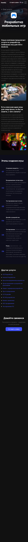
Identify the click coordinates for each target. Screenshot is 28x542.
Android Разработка (9, 277)
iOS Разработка (8, 274)
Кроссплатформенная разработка (13, 280)
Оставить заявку (14, 329)
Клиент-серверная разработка (13, 288)
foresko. (3, 3)
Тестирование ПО (8, 306)
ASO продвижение (8, 303)
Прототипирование (9, 291)
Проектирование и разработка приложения (12, 284)
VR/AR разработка (9, 297)
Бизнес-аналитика (8, 300)
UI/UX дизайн (7, 294)
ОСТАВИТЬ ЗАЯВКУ (14, 2)
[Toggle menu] (25, 2)
